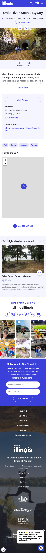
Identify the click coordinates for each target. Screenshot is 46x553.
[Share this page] (26, 27)
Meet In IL (23, 421)
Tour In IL (23, 411)
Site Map (23, 482)
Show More (23, 88)
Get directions (11, 118)
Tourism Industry (23, 435)
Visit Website (23, 100)
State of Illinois (23, 473)
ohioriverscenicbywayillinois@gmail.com (22, 129)
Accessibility (23, 426)
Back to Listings (25, 226)
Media (23, 430)
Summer (23, 145)
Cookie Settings (23, 486)
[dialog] (3, 549)
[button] (24, 186)
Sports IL (23, 416)
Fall (5, 145)
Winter (34, 145)
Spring (13, 145)
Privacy (23, 477)
